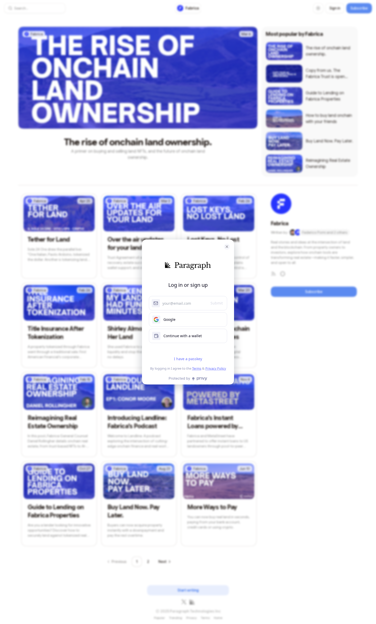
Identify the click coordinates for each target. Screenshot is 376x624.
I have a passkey (188, 358)
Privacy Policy (215, 368)
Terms (196, 368)
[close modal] (227, 247)
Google (169, 319)
